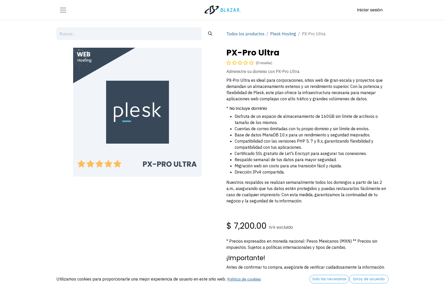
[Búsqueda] (210, 34)
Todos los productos (245, 33)
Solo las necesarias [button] (329, 279)
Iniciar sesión (370, 10)
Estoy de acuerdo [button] (369, 279)
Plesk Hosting (283, 33)
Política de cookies (244, 279)
